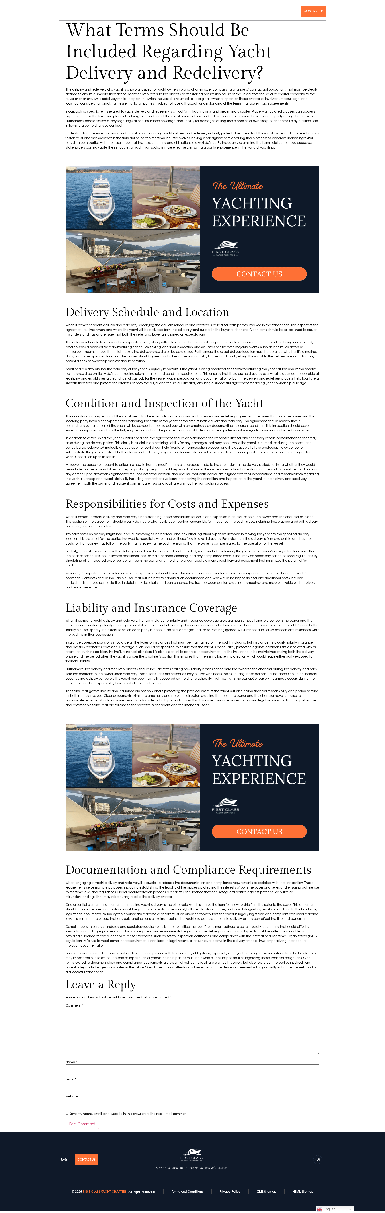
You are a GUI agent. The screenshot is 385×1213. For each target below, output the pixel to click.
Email (71, 1079)
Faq (294, 11)
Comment (75, 1005)
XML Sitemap (266, 1191)
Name (72, 1062)
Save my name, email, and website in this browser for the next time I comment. (129, 1114)
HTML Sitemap (303, 1191)
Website (72, 1096)
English (328, 1209)
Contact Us (314, 11)
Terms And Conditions (187, 1191)
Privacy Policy (230, 1191)
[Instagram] (61, 11)
